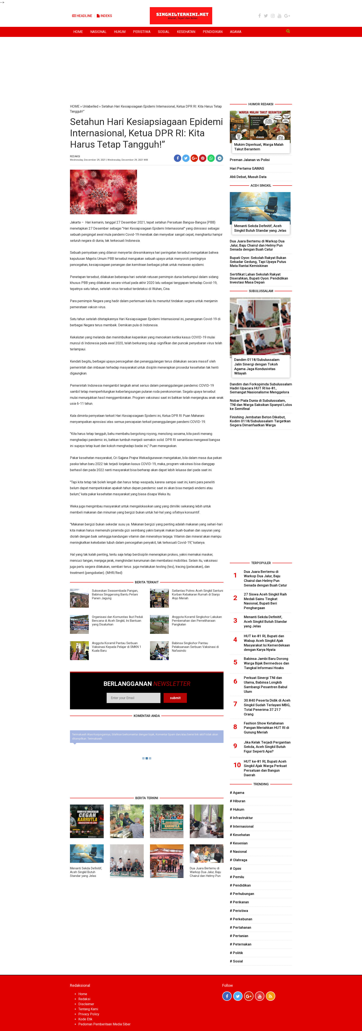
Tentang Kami (88, 1009)
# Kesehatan (240, 835)
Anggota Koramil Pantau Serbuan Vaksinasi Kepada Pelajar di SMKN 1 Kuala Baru (116, 647)
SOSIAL (163, 32)
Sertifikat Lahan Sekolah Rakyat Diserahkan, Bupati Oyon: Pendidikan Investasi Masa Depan (259, 278)
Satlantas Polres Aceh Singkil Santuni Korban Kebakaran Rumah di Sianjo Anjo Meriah (197, 594)
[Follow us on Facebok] (227, 996)
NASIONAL (98, 32)
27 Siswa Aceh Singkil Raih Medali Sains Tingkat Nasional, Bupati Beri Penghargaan (265, 601)
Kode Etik (85, 1019)
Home (82, 994)
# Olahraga (238, 860)
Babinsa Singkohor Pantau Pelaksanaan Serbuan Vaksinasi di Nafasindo (195, 647)
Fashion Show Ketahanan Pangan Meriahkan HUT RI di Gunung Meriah (266, 728)
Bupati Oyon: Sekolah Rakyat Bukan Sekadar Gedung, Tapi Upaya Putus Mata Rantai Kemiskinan (258, 262)
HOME (78, 32)
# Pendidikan (240, 885)
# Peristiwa (239, 911)
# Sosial (236, 961)
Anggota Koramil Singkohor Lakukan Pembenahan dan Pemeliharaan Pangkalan (197, 620)
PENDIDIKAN (212, 32)
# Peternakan (240, 944)
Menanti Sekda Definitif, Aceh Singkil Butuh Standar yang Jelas (86, 872)
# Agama (237, 792)
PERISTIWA (141, 32)
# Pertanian (239, 936)
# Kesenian (239, 843)
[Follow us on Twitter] (238, 996)
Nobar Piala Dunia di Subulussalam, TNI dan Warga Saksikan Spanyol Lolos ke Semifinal (261, 404)
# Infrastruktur (241, 818)
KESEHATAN (186, 32)
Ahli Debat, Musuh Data (248, 177)
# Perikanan (239, 902)
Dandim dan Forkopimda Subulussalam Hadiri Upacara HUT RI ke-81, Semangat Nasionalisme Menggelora (261, 388)
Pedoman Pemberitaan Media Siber (104, 1024)
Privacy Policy (88, 1014)
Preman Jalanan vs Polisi (250, 160)
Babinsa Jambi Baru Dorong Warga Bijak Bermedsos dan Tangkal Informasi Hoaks (266, 663)
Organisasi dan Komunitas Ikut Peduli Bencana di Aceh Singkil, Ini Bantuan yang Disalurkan (117, 620)
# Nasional (238, 851)
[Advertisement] (181, 70)
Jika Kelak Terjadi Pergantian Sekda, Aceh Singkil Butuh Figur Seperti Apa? (267, 747)
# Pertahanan (240, 927)
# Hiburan (237, 801)
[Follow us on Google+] (248, 996)
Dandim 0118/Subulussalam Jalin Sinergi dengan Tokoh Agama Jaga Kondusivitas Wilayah (256, 366)
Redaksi (84, 999)
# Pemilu (237, 877)
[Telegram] (219, 158)
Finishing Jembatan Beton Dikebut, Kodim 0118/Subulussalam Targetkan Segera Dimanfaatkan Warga (260, 421)
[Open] (288, 31)
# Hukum (237, 809)
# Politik (236, 953)
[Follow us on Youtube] (259, 996)
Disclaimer (86, 1004)
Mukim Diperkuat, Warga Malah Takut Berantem (258, 146)
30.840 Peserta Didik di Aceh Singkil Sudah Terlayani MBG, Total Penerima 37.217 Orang (267, 707)
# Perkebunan (241, 919)
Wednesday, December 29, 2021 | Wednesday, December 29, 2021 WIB (109, 160)
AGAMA (235, 32)
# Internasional (241, 826)
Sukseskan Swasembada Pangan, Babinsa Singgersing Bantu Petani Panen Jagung (115, 594)
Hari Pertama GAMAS (247, 168)
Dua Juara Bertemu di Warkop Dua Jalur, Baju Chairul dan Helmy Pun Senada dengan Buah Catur (205, 875)
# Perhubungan (242, 894)
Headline (84, 16)
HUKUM (119, 32)
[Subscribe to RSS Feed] (270, 996)
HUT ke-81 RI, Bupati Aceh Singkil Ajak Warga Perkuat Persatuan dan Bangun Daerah (265, 768)
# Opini (235, 868)
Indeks (106, 16)
